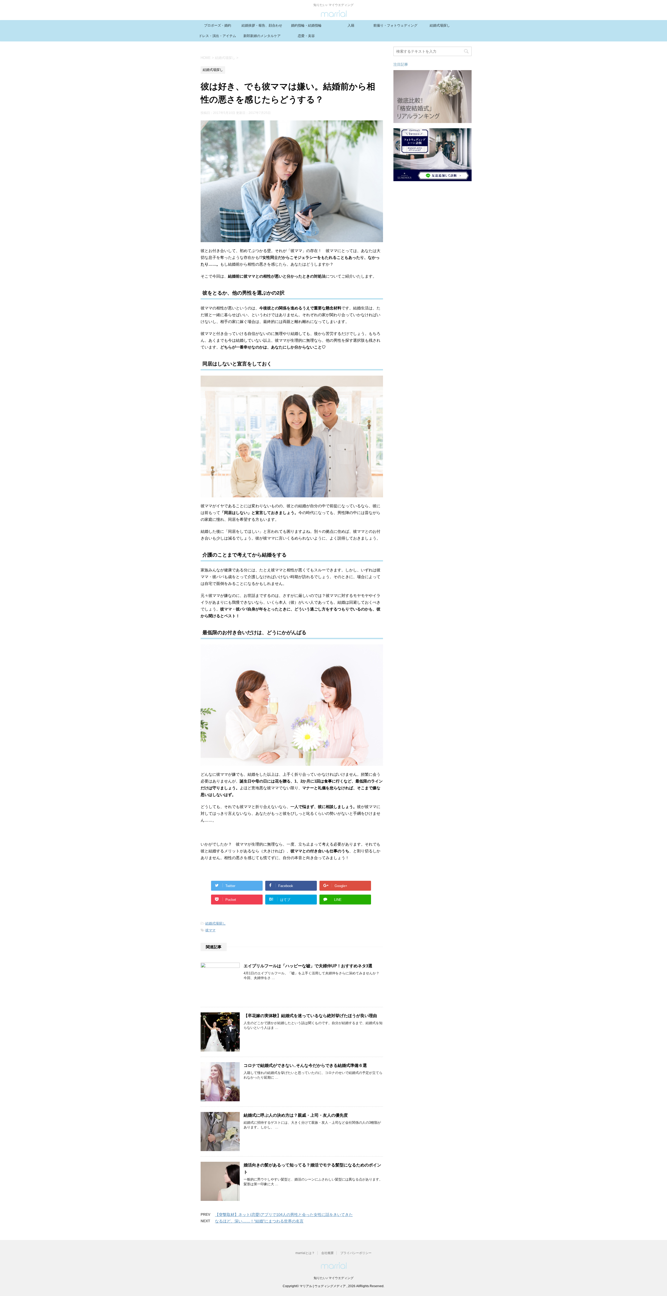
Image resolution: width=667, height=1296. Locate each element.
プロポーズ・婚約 (217, 25)
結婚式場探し (440, 25)
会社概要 (327, 1253)
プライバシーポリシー (356, 1253)
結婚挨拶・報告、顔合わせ (262, 25)
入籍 (351, 25)
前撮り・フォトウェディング (395, 25)
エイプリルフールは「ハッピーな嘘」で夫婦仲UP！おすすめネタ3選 (308, 966)
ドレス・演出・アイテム (217, 36)
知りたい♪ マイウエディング (334, 1278)
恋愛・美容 (306, 36)
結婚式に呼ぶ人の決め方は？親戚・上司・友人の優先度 (296, 1116)
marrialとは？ (305, 1253)
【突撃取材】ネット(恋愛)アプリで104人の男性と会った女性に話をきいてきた (284, 1214)
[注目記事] (432, 120)
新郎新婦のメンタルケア (262, 36)
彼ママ (210, 930)
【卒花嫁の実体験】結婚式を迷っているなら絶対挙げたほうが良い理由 (310, 1016)
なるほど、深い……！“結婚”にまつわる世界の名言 (259, 1221)
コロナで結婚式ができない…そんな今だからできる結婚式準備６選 (305, 1066)
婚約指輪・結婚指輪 (306, 25)
